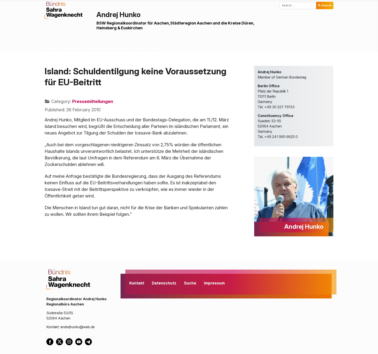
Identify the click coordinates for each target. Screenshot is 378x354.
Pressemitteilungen (92, 101)
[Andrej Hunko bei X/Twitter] (61, 341)
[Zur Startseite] (63, 10)
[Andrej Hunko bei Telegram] (89, 341)
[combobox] (298, 5)
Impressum (214, 283)
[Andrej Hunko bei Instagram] (70, 341)
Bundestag (98, 48)
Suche (190, 283)
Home (50, 48)
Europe (120, 48)
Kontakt (136, 283)
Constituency (72, 48)
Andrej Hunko (118, 14)
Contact (154, 48)
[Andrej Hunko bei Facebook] (51, 341)
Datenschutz (164, 283)
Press (137, 48)
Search (326, 5)
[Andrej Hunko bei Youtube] (80, 341)
